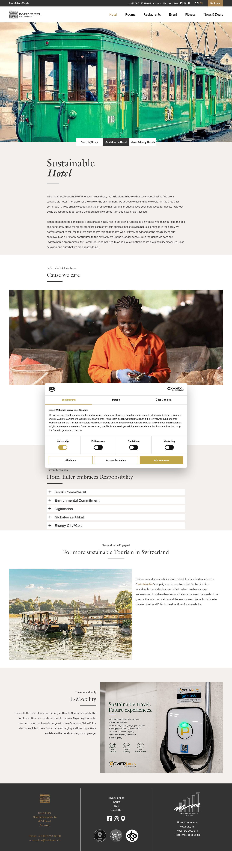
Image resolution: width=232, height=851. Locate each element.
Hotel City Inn (187, 827)
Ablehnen (70, 460)
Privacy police (116, 798)
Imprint (116, 802)
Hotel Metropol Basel (187, 835)
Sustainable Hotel (115, 142)
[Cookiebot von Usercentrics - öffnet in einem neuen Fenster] (170, 389)
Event (173, 14)
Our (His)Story (89, 142)
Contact (157, 4)
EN (201, 3)
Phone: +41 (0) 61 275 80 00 (45, 836)
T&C (116, 806)
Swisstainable (145, 584)
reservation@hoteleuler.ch (44, 840)
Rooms (130, 14)
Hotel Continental (187, 822)
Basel (175, 4)
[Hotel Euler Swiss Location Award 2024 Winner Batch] (100, 835)
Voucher (167, 4)
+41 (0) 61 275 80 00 (141, 4)
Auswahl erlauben (116, 460)
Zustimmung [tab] (69, 399)
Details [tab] (116, 399)
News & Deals (213, 14)
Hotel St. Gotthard (187, 831)
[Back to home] (25, 14)
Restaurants (152, 14)
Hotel (113, 14)
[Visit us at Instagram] (185, 3)
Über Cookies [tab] (163, 399)
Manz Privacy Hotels (19, 3)
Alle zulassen (161, 460)
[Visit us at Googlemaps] (189, 3)
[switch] (98, 447)
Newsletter (116, 810)
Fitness (190, 14)
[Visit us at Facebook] (181, 3)
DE (196, 3)
